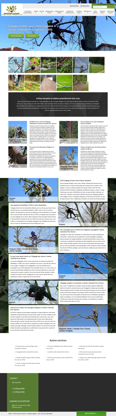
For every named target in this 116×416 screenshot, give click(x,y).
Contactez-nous (16, 36)
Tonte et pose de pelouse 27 (110, 12)
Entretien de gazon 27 (102, 12)
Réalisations (32, 36)
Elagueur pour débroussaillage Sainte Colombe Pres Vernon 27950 (92, 359)
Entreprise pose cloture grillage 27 (69, 12)
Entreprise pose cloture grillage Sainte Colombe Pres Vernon (26, 347)
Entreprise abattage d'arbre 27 (59, 12)
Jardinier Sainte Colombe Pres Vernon (58, 352)
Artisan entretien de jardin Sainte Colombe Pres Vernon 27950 (27, 364)
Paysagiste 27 (41, 12)
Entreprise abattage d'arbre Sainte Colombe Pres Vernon (59, 347)
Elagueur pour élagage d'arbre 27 (28, 12)
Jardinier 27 (36, 12)
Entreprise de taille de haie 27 (49, 12)
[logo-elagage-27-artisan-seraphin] (11, 9)
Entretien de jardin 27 (79, 12)
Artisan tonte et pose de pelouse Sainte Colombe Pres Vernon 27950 (89, 353)
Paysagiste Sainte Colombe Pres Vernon (27, 352)
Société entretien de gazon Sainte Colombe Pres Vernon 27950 (27, 359)
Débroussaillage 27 (87, 12)
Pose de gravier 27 (95, 12)
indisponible (75, 6)
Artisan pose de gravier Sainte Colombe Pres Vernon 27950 (59, 359)
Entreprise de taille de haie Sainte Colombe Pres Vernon (91, 347)
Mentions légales (32, 413)
